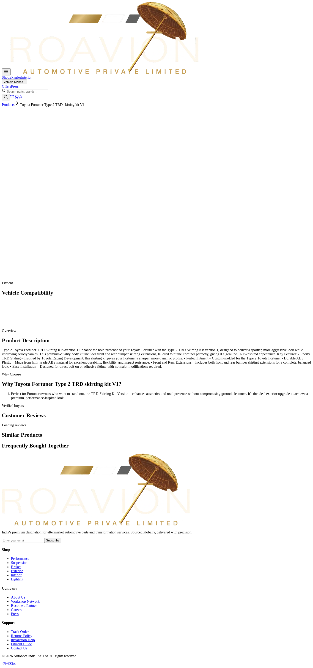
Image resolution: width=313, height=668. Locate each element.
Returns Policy (21, 636)
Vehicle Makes (13, 82)
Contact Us (19, 648)
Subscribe (52, 540)
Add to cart (16, 199)
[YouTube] (10, 664)
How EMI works (19, 192)
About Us (18, 597)
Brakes (16, 567)
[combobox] (27, 91)
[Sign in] (21, 98)
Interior (26, 77)
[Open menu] (6, 71)
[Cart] (16, 98)
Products (8, 105)
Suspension (19, 563)
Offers (6, 86)
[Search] (6, 97)
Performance (20, 558)
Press (15, 86)
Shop (5, 77)
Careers (16, 610)
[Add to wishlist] (27, 205)
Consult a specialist (16, 280)
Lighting (17, 579)
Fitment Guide (21, 644)
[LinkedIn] (14, 664)
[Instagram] (7, 664)
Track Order (20, 632)
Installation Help (23, 640)
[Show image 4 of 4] (14, 137)
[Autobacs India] (104, 73)
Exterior (15, 77)
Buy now (15, 207)
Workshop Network (25, 601)
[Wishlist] (12, 98)
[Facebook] (3, 664)
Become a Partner (24, 605)
